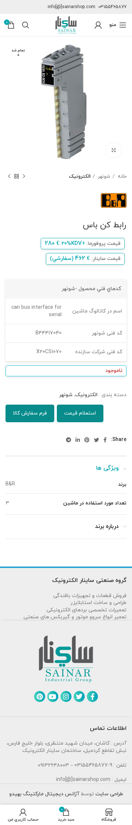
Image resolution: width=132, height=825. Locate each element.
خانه (121, 176)
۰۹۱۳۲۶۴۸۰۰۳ (53, 765)
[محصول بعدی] (9, 176)
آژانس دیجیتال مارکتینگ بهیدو (44, 793)
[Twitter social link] (96, 440)
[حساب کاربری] (98, 25)
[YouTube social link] (52, 696)
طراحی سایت (108, 793)
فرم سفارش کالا (30, 413)
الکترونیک (80, 176)
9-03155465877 (93, 765)
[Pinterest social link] (87, 440)
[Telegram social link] (68, 440)
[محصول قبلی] (23, 176)
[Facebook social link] (105, 440)
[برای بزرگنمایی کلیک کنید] (113, 150)
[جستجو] (25, 25)
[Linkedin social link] (77, 440)
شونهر (103, 176)
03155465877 (112, 7)
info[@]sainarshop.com (71, 7)
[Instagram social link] (66, 696)
